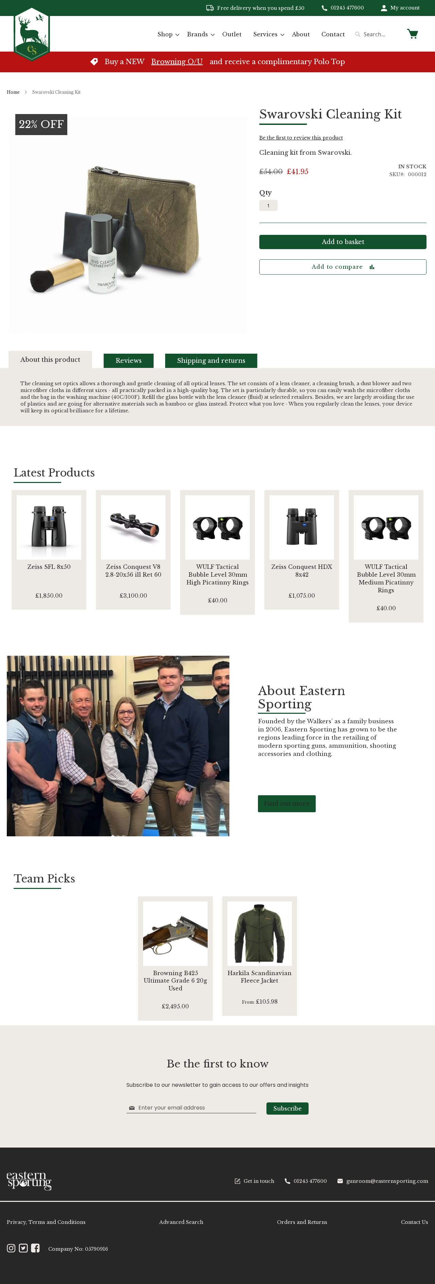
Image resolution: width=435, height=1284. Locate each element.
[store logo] (32, 33)
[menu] (251, 34)
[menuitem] (166, 34)
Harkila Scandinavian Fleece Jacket (260, 977)
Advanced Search (181, 1222)
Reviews (129, 361)
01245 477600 (347, 8)
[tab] (56, 359)
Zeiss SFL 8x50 (49, 566)
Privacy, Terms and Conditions (46, 1222)
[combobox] (377, 34)
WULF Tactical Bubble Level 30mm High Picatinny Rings (218, 574)
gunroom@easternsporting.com (387, 1181)
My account (405, 8)
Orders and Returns (302, 1222)
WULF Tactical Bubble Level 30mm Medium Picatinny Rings (386, 578)
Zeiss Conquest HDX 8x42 (302, 570)
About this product (50, 360)
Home (13, 92)
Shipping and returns (211, 361)
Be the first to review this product (301, 138)
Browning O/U (177, 62)
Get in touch (259, 1181)
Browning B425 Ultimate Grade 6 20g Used (175, 981)
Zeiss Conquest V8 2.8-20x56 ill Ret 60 (133, 570)
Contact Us (414, 1222)
